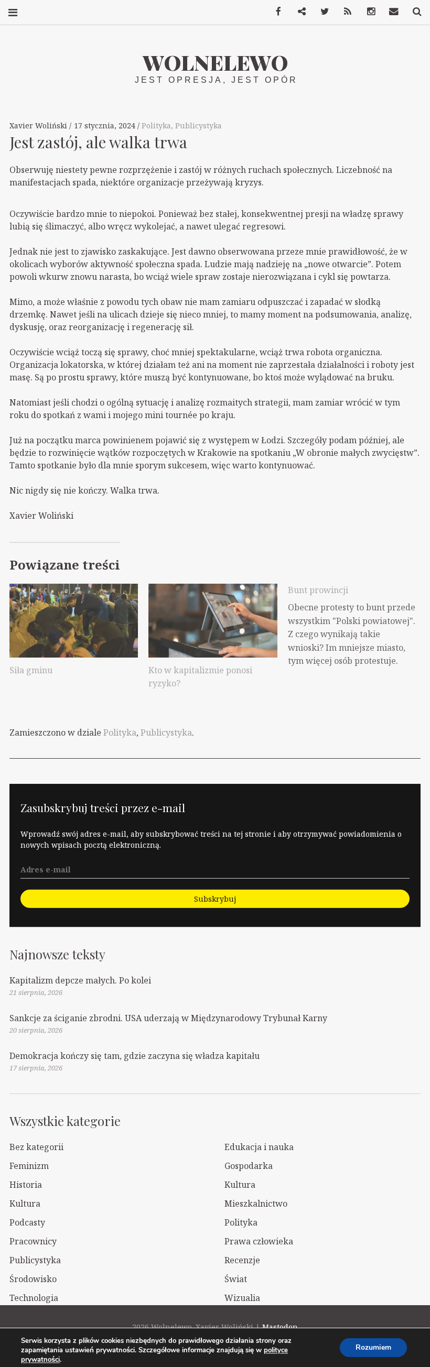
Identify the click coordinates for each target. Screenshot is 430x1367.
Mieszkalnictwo (255, 1203)
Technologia (33, 1298)
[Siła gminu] (73, 620)
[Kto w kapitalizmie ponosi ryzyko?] (212, 620)
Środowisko (33, 1279)
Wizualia (242, 1298)
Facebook (274, 12)
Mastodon (280, 1327)
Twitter (320, 12)
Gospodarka (248, 1166)
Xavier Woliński (39, 125)
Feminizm (29, 1166)
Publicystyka (198, 125)
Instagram (367, 12)
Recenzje (242, 1260)
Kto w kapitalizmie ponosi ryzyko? (200, 677)
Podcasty (27, 1222)
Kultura (239, 1184)
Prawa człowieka (258, 1241)
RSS (344, 12)
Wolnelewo (215, 62)
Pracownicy (33, 1241)
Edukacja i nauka (259, 1147)
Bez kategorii (36, 1147)
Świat (235, 1279)
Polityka (156, 125)
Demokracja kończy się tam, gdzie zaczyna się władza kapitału (134, 1056)
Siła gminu (30, 670)
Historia (25, 1184)
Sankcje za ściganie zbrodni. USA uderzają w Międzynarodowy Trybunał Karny (168, 1018)
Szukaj (413, 12)
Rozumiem (373, 1347)
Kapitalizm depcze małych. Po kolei (80, 980)
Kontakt (390, 12)
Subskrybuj (215, 898)
